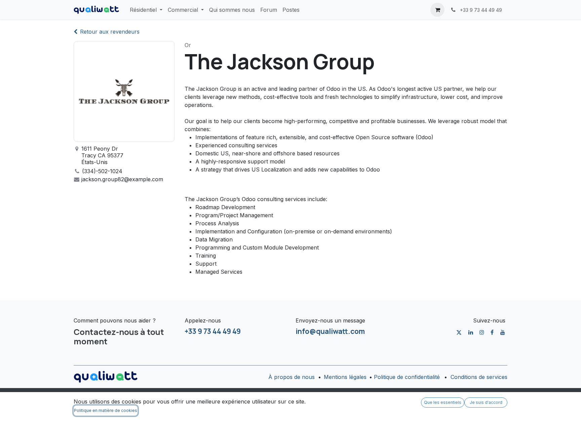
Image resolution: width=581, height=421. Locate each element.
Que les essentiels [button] (442, 402)
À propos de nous (291, 377)
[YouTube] (502, 332)
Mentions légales (345, 377)
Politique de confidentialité (407, 377)
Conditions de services (479, 377)
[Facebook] (492, 332)
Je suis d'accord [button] (486, 402)
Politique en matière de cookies (105, 410)
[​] (459, 332)
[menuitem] (146, 9)
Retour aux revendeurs (110, 31)
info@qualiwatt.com (330, 331)
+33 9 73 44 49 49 (213, 331)
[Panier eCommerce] (437, 10)
